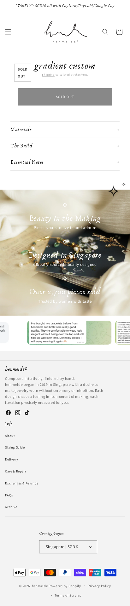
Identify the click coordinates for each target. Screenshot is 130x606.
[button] (8, 32)
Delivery (11, 459)
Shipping (48, 75)
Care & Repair (15, 471)
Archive (11, 507)
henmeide (40, 585)
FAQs (9, 495)
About (10, 435)
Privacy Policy (99, 586)
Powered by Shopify (65, 585)
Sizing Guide (15, 447)
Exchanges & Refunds (21, 483)
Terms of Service (68, 595)
